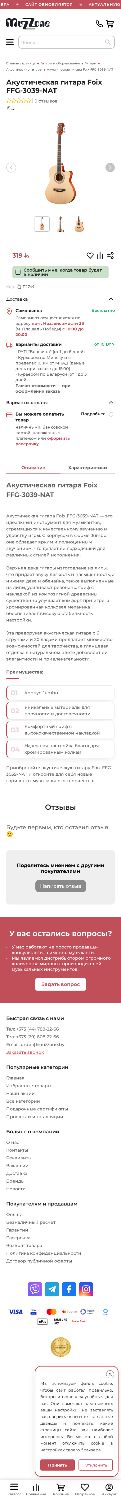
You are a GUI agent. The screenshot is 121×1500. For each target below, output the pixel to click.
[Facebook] (69, 1289)
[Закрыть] (110, 1374)
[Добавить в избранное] (90, 255)
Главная (15, 1078)
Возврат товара (24, 1245)
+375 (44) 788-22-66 (37, 1029)
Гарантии (17, 1230)
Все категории (23, 1101)
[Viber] (35, 1289)
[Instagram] (86, 1289)
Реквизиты (19, 1158)
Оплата (14, 1214)
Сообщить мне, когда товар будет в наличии (63, 272)
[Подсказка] (112, 415)
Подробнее (93, 413)
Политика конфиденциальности (43, 1253)
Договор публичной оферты (39, 1261)
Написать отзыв (60, 886)
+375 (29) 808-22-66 (37, 1037)
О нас (12, 1142)
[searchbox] (66, 42)
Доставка (16, 1173)
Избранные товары (28, 1085)
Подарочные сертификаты (37, 1109)
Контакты (17, 1150)
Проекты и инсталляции (34, 1116)
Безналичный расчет (31, 1222)
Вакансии (17, 1165)
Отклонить (96, 1465)
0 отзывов (46, 101)
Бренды (15, 1181)
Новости (16, 1189)
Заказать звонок (25, 1052)
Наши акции (20, 1093)
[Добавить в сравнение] (100, 256)
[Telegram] (52, 1289)
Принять (57, 1465)
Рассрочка (18, 1238)
